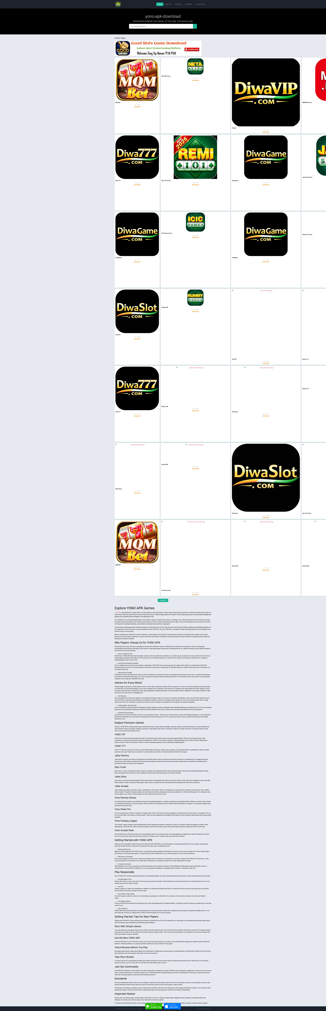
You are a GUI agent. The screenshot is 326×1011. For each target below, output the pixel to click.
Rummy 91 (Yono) (307, 234)
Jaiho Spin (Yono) (307, 177)
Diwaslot (117, 334)
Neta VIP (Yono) (165, 76)
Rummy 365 (164, 307)
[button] (163, 600)
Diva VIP (234, 359)
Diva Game (235, 411)
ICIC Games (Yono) (166, 233)
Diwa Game (118, 489)
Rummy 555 (164, 464)
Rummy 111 (305, 359)
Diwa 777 (117, 180)
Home (160, 4)
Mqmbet (117, 102)
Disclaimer (188, 4)
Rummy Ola (235, 566)
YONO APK (118, 612)
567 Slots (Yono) (166, 590)
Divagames (235, 180)
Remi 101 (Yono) (166, 180)
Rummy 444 (164, 406)
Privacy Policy (200, 4)
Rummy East (305, 566)
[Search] (195, 26)
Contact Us (178, 4)
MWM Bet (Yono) (307, 102)
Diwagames (118, 257)
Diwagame (235, 257)
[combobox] (161, 26)
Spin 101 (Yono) (306, 513)
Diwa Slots (235, 513)
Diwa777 (117, 411)
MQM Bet (118, 565)
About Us (168, 4)
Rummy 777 (305, 388)
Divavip (234, 128)
